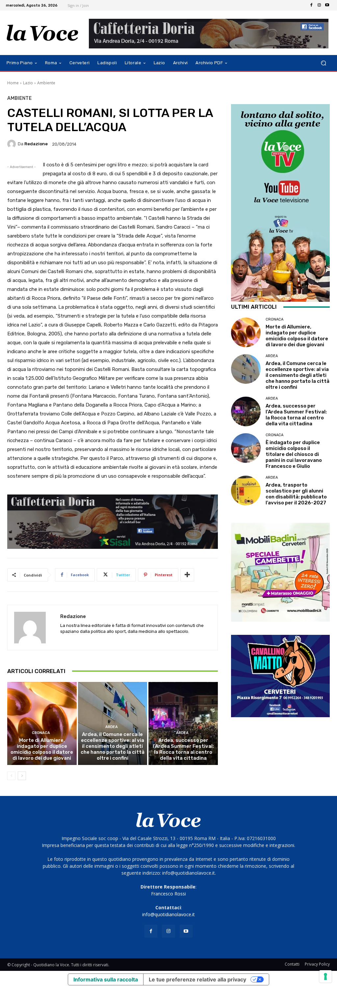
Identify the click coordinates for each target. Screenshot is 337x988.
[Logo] (43, 33)
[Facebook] (311, 5)
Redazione (36, 144)
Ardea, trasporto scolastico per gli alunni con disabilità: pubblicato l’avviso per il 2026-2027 (296, 494)
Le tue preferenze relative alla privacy (197, 979)
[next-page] (22, 776)
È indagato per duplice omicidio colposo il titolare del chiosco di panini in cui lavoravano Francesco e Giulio (294, 454)
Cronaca (41, 733)
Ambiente (46, 83)
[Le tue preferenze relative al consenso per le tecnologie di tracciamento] (325, 976)
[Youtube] (327, 5)
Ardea (111, 727)
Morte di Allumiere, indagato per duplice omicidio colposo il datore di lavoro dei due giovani (42, 749)
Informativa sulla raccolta (105, 979)
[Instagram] (319, 5)
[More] (187, 574)
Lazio (28, 83)
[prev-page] (11, 776)
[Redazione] (12, 144)
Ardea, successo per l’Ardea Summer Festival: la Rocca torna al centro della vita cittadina (183, 749)
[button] (323, 63)
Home (13, 83)
